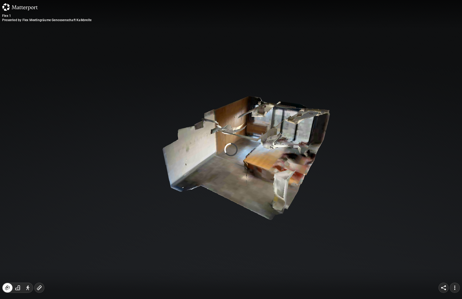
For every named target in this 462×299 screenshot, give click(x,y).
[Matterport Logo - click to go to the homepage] (20, 7)
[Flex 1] (231, 149)
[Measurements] (39, 288)
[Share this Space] (443, 288)
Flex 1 (6, 16)
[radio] (7, 288)
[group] (17, 288)
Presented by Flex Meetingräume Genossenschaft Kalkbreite (46, 20)
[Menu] (455, 288)
